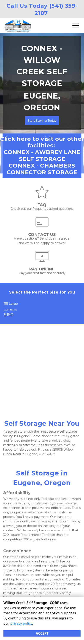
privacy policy (21, 623)
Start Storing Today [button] (42, 121)
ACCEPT (42, 633)
